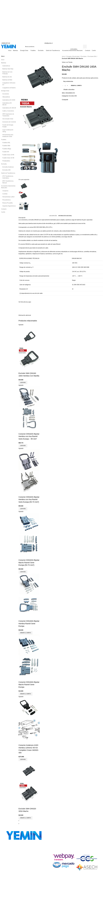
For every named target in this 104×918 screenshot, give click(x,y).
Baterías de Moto (7, 80)
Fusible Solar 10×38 (8, 158)
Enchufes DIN (6, 170)
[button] (25, 633)
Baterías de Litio (7, 77)
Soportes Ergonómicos (9, 206)
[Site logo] (8, 46)
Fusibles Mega (6, 148)
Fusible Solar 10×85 (8, 154)
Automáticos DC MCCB (7, 103)
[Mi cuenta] (95, 46)
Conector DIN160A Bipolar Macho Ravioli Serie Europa (29, 684)
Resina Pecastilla (7, 203)
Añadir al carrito (76, 85)
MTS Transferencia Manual (7, 181)
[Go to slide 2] (61, 824)
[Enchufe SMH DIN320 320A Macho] (29, 771)
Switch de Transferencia (8, 173)
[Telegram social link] (76, 100)
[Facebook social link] (98, 22)
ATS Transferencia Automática (7, 177)
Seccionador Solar (7, 118)
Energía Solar (5, 90)
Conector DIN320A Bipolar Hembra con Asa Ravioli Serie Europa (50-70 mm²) (29, 499)
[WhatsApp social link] (102, 22)
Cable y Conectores (8, 111)
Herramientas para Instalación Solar (7, 135)
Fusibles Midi (6, 145)
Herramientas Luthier (8, 196)
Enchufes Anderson (8, 167)
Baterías (3, 62)
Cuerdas (4, 193)
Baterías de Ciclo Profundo (7, 72)
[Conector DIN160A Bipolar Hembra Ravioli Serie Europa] (29, 584)
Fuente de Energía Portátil (7, 125)
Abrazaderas (6, 97)
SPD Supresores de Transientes (8, 114)
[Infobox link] (22, 22)
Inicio (2, 59)
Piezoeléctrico (6, 200)
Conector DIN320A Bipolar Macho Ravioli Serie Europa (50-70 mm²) (29, 562)
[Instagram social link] (100, 22)
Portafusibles (6, 161)
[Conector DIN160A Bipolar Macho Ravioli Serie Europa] (29, 645)
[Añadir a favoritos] (25, 370)
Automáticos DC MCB (8, 100)
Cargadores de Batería (9, 87)
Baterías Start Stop (7, 69)
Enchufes (4, 164)
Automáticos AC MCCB (9, 108)
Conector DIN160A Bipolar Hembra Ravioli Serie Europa (29, 623)
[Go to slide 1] (61, 821)
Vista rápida (21, 370)
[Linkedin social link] (75, 100)
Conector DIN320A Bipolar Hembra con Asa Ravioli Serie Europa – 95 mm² (29, 436)
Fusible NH (5, 151)
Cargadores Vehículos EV (8, 83)
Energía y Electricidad (73, 56)
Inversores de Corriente (9, 122)
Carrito (3, 212)
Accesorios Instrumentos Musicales (8, 186)
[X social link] (71, 100)
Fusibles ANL (6, 142)
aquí (29, 302)
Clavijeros (5, 190)
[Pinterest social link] (73, 100)
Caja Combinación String (7, 130)
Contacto (3, 209)
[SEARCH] (85, 46)
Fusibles (3, 139)
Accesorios (5, 94)
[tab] (53, 215)
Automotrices (6, 66)
